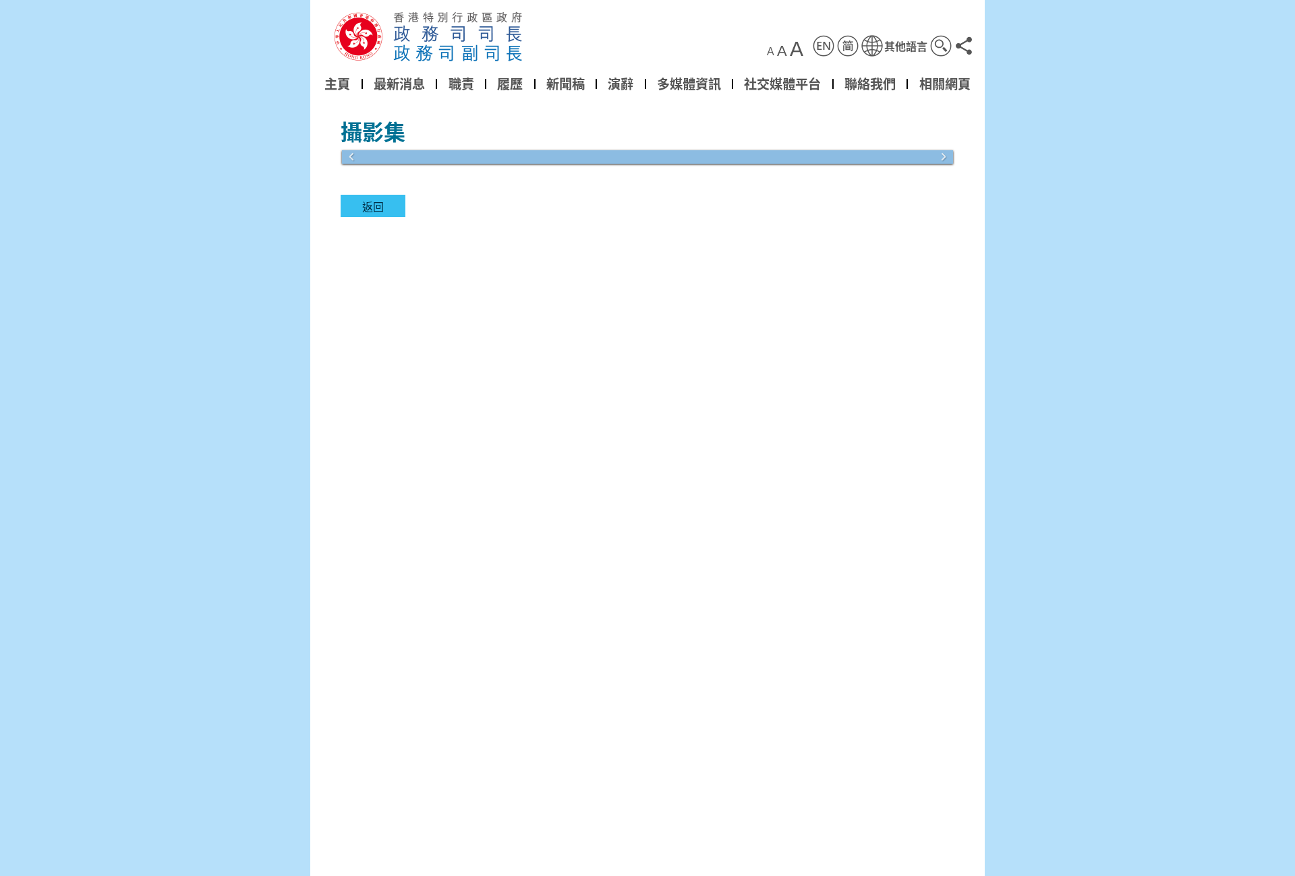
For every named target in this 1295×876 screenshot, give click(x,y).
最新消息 (399, 83)
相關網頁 (945, 83)
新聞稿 (565, 83)
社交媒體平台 (782, 83)
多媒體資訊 (689, 83)
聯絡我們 (870, 83)
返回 (373, 206)
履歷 (510, 83)
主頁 (337, 83)
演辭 (620, 83)
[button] (894, 46)
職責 (461, 83)
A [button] (770, 51)
